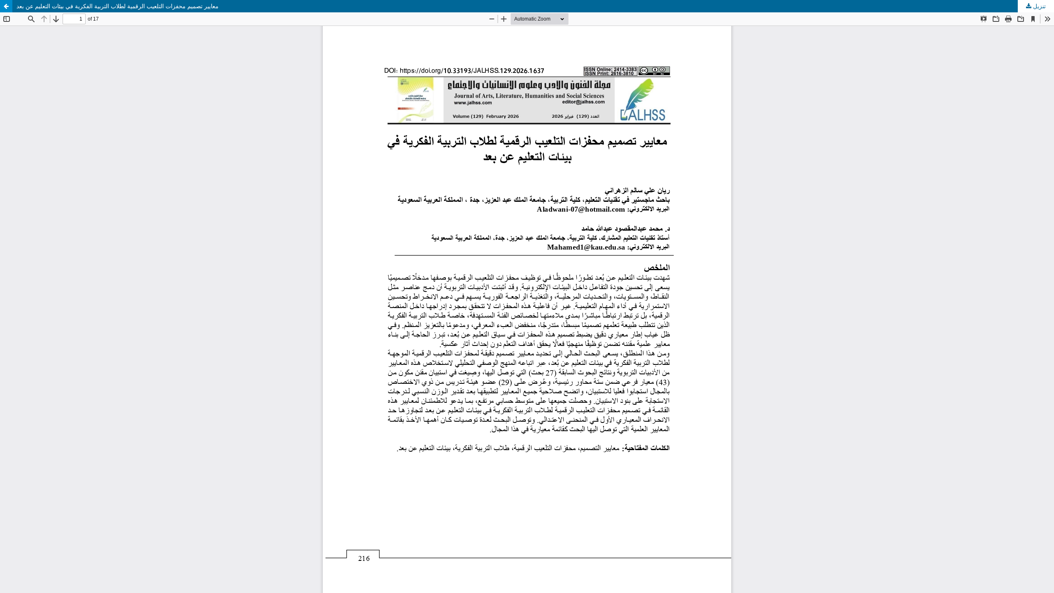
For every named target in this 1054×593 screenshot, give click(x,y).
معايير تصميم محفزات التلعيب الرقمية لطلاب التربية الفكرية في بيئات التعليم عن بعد (117, 6)
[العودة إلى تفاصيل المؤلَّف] (6, 6)
